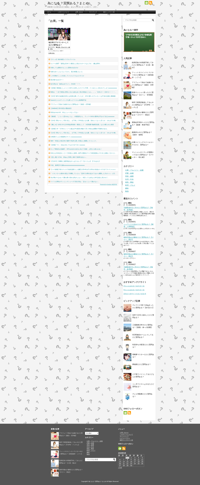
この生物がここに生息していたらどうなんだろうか (67, 76)
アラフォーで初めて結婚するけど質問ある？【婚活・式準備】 (71, 104)
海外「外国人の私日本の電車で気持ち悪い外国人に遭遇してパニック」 (74, 141)
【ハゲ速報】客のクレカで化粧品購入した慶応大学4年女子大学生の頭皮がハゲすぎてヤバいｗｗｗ (83, 169)
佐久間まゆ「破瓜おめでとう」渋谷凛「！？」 (66, 84)
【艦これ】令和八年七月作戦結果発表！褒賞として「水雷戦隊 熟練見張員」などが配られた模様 (82, 124)
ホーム (49, 12)
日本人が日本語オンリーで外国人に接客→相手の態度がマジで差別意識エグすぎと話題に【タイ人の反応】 (84, 153)
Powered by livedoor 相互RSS (108, 184)
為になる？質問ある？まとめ (68, 3)
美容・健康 (129, 176)
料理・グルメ (130, 185)
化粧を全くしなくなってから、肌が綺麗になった (67, 72)
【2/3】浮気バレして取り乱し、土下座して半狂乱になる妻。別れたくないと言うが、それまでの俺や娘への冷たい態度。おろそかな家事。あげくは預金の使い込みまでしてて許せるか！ (84, 120)
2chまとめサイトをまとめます (135, 294)
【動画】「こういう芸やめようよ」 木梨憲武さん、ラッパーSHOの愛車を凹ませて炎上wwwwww (82, 116)
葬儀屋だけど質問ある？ (141, 364)
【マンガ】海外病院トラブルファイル (63, 59)
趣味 (127, 188)
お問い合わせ (79, 12)
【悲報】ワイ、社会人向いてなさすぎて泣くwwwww (68, 145)
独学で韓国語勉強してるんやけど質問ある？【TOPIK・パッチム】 (143, 104)
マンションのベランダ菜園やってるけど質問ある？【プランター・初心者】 (143, 154)
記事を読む (52, 53)
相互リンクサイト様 (108, 12)
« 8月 (120, 468)
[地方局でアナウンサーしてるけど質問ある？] (59, 34)
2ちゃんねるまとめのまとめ (134, 286)
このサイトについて (63, 12)
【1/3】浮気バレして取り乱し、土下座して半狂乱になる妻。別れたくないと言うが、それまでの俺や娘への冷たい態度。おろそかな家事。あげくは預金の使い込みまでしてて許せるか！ (84, 133)
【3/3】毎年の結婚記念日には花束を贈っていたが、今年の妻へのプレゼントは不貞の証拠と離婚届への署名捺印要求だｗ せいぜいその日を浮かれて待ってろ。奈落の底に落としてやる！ (84, 96)
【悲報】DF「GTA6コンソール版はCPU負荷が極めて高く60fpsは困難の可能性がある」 (79, 129)
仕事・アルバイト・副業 (134, 170)
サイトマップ (93, 12)
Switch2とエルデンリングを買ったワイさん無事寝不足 (68, 100)
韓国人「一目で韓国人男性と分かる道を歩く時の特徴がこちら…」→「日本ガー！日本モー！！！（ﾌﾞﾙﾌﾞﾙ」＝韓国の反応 (84, 92)
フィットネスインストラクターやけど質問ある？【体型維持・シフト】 (143, 75)
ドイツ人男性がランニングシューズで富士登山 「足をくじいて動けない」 (75, 181)
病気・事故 (129, 182)
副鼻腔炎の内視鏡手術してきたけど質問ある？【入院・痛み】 (143, 65)
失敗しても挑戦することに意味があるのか (64, 67)
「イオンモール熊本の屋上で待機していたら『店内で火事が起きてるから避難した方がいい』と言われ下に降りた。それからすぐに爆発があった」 (84, 173)
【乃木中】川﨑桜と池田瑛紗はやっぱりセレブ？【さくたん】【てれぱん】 (75, 161)
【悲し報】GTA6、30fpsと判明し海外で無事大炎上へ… (69, 157)
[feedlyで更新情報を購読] (146, 2)
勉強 (127, 191)
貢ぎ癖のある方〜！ (57, 80)
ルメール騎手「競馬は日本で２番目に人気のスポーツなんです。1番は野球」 (76, 63)
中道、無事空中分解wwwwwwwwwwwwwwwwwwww (68, 165)
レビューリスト (125, 438)
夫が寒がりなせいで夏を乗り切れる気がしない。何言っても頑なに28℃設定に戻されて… (80, 177)
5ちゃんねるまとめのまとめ (134, 290)
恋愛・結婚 (129, 173)
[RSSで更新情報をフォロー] (150, 2)
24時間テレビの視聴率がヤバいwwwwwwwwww (66, 137)
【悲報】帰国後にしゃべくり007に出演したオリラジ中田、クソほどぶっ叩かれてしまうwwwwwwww (84, 88)
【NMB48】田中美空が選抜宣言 (61, 108)
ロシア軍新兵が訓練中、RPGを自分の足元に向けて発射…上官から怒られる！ (76, 149)
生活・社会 (129, 179)
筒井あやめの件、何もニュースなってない (64, 112)
